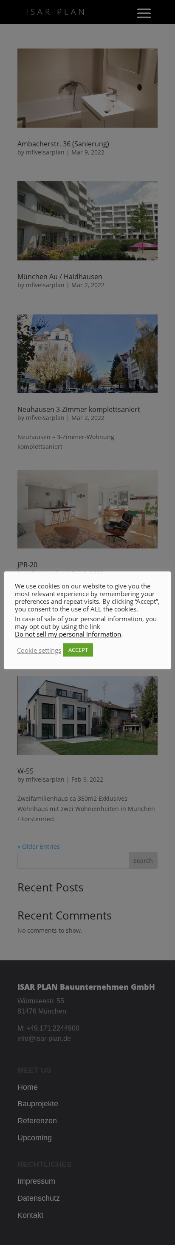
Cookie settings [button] (39, 650)
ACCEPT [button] (78, 650)
